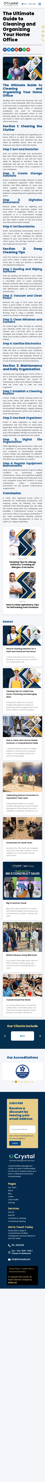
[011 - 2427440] (9, 1245)
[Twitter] (43, 31)
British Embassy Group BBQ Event (21, 955)
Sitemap (11, 1202)
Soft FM (11, 1212)
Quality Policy (27, 1268)
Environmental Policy (17, 1272)
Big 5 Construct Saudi (16, 903)
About (10, 1190)
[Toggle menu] (39, 4)
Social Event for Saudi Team (19, 843)
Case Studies (13, 1199)
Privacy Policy (14, 1268)
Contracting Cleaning (17, 1221)
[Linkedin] (43, 27)
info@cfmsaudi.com (21, 1259)
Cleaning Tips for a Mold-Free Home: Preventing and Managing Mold (21, 694)
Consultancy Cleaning (17, 1218)
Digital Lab (12, 1282)
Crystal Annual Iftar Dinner (18, 1000)
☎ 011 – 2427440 (28, 4)
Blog (9, 1193)
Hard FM (11, 1215)
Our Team (12, 1187)
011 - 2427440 (18, 1245)
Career (11, 1196)
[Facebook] (43, 36)
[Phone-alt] (43, 40)
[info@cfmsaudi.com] (9, 1259)
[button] (5, 50)
